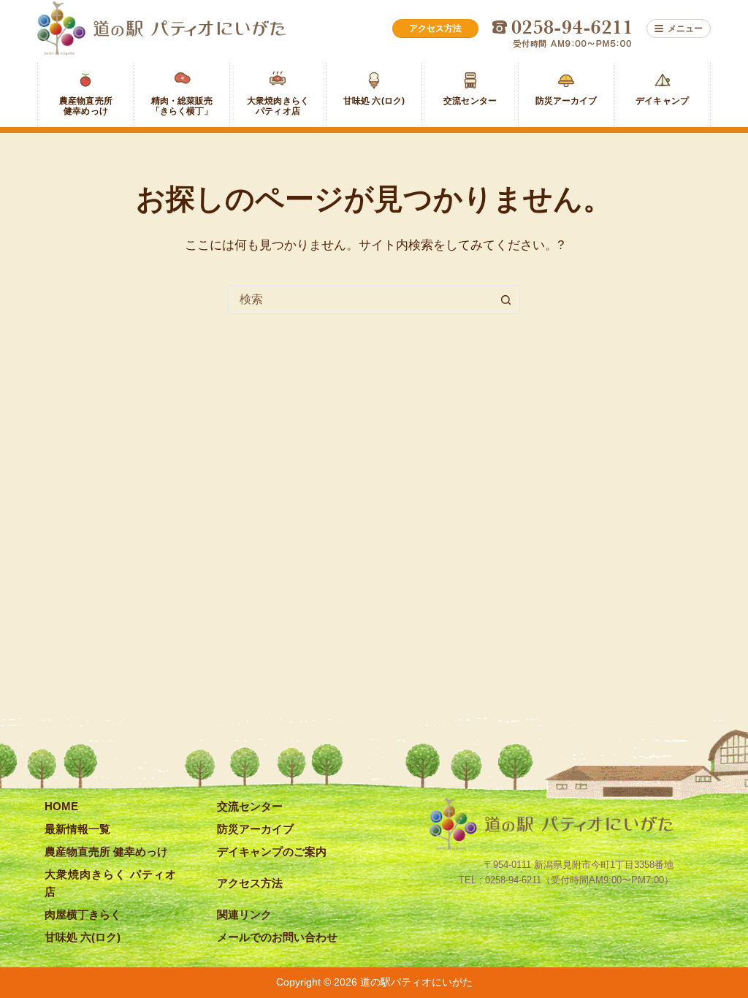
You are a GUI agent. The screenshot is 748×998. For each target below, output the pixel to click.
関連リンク (244, 914)
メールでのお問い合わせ (277, 937)
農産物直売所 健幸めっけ (106, 851)
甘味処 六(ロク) (83, 937)
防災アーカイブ (255, 829)
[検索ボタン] (505, 299)
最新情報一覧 (77, 829)
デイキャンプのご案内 (272, 851)
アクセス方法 (250, 883)
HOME (61, 806)
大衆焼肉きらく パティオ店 (110, 882)
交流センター (250, 806)
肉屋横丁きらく (83, 914)
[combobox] (360, 299)
